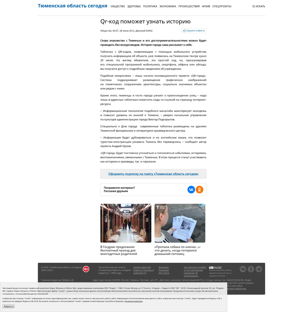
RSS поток (164, 272)
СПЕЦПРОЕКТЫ (221, 6)
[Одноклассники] (199, 189)
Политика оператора (235, 288)
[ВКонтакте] (191, 189)
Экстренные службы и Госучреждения (195, 269)
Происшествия (189, 6)
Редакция (164, 270)
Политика (150, 6)
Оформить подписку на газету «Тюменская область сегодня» (153, 174)
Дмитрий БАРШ (144, 30)
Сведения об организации (191, 274)
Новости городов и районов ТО (143, 271)
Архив (206, 6)
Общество (118, 6)
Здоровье (134, 6)
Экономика (168, 6)
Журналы (164, 267)
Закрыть (8, 306)
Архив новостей (142, 267)
